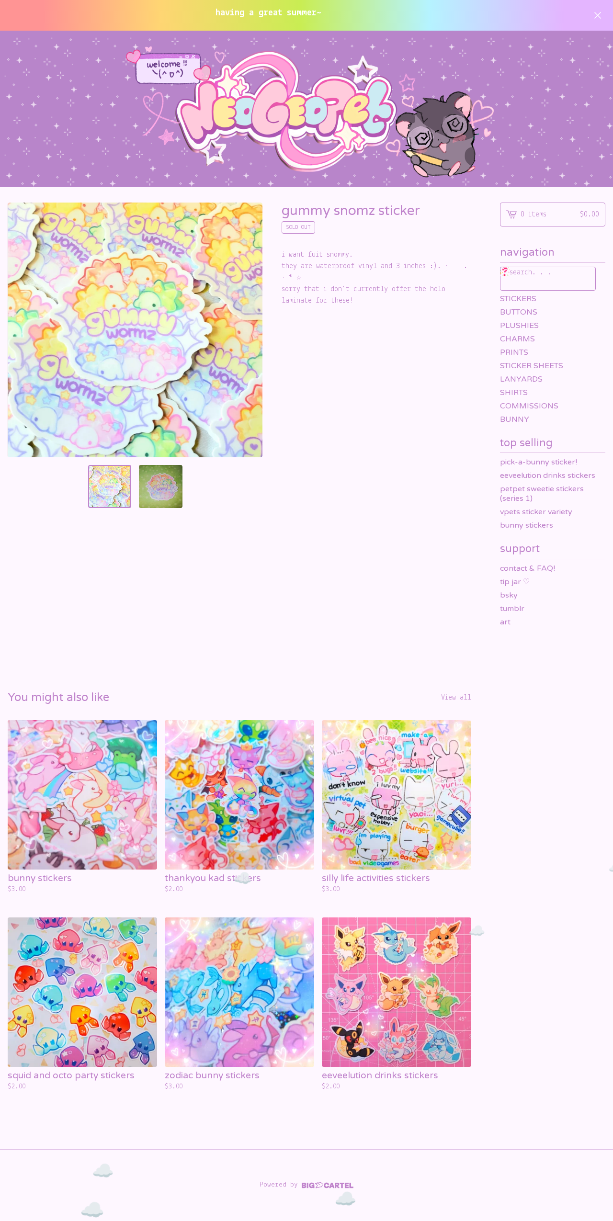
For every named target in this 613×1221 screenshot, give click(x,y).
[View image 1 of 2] (109, 486)
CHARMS (517, 339)
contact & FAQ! (527, 568)
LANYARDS (521, 379)
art (505, 622)
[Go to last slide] (21, 329)
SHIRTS (514, 392)
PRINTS (514, 352)
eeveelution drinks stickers (547, 475)
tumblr (512, 608)
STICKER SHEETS (531, 366)
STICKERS (518, 299)
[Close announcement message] (597, 15)
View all (456, 697)
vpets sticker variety (536, 512)
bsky (509, 595)
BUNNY (514, 419)
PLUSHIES (519, 325)
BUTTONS (518, 312)
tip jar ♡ (515, 582)
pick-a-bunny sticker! (538, 462)
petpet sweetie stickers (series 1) (542, 493)
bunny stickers (526, 525)
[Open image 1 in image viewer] (135, 330)
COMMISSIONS (529, 406)
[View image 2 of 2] (160, 486)
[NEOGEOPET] (306, 109)
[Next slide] (249, 329)
